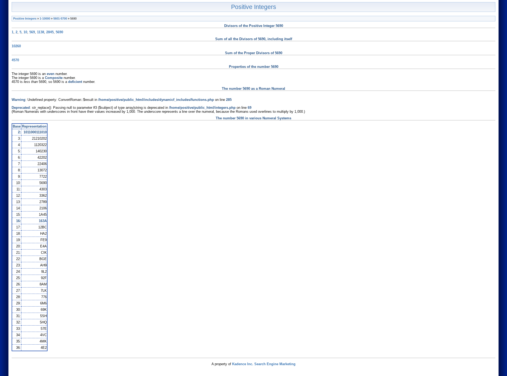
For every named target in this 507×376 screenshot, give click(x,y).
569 (32, 32)
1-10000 (45, 18)
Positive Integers (253, 6)
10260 (16, 46)
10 (25, 32)
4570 (15, 60)
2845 (50, 32)
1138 (40, 32)
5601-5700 (60, 18)
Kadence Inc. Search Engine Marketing (263, 364)
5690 (59, 32)
